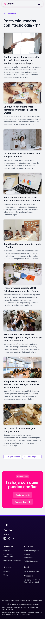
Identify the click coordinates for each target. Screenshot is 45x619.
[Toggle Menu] (39, 3)
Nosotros (6, 571)
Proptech (27, 554)
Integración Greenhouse (12, 560)
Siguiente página (32, 457)
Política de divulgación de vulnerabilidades (22, 604)
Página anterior (12, 457)
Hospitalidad (28, 558)
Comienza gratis (22, 495)
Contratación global (31, 551)
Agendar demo (21, 502)
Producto (6, 551)
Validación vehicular (31, 561)
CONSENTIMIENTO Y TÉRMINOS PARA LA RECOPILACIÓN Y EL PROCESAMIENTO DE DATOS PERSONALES (22, 613)
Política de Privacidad (10, 600)
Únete (5, 575)
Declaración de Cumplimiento (32, 600)
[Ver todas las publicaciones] (4, 14)
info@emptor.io (33, 571)
